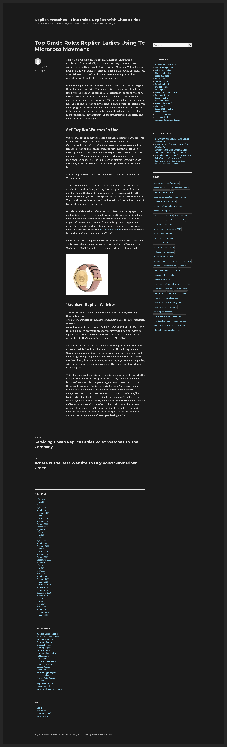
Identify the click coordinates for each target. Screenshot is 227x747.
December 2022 (44, 518)
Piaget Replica (43, 675)
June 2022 (41, 535)
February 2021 (43, 579)
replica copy (176, 270)
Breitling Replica (44, 648)
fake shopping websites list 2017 (167, 229)
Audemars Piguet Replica (48, 637)
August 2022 (42, 529)
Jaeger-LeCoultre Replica (48, 661)
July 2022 (41, 532)
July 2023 (41, 499)
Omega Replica (43, 667)
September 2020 (44, 593)
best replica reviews (180, 188)
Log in (39, 708)
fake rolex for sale (177, 220)
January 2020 (42, 615)
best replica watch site (163, 192)
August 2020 (42, 596)
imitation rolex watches (164, 252)
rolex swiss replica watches (165, 307)
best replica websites (163, 197)
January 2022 (42, 549)
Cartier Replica (43, 650)
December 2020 (44, 585)
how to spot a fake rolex (164, 243)
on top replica (184, 266)
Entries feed (42, 711)
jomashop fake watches (164, 257)
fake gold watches (183, 215)
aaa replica (158, 183)
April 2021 (41, 574)
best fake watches (161, 188)
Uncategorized (43, 686)
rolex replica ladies (110, 229)
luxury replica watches (181, 261)
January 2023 (42, 516)
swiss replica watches (163, 312)
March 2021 (42, 576)
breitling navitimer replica (165, 201)
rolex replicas (159, 293)
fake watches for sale (163, 234)
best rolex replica (182, 197)
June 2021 (41, 568)
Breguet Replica (44, 645)
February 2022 (43, 546)
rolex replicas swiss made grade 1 (168, 302)
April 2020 (41, 607)
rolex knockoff (181, 289)
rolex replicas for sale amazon (166, 298)
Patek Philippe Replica (46, 672)
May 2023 (41, 505)
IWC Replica (42, 659)
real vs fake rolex (161, 270)
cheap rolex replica (162, 211)
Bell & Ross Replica (45, 639)
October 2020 (42, 590)
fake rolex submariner (163, 224)
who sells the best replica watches (168, 330)
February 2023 (43, 513)
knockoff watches (161, 261)
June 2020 (41, 601)
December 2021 (43, 552)
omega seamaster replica (165, 266)
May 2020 (41, 604)
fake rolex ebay (160, 220)
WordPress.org (43, 716)
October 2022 (42, 524)
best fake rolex (172, 183)
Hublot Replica (43, 656)
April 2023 (41, 507)
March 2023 (42, 510)
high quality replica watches (165, 238)
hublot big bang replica (164, 247)
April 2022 (41, 541)
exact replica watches (163, 215)
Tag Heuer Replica (45, 683)
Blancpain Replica (44, 642)
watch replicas (180, 321)
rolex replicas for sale (177, 293)
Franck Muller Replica (46, 653)
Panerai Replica (43, 670)
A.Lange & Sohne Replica (47, 634)
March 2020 (42, 609)
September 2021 (44, 560)
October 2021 (42, 557)
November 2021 (43, 554)
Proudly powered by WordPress (98, 734)
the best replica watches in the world (169, 316)
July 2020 (41, 598)
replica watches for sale (164, 275)
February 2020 (43, 612)
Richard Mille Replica (46, 678)
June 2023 (41, 502)
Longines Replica (44, 664)
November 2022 (43, 521)
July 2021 (41, 565)
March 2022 (42, 543)
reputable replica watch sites (166, 284)
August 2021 (42, 563)
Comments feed (44, 713)
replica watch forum (162, 279)
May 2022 (41, 538)
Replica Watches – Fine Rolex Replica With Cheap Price (88, 19)
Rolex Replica (40, 70)
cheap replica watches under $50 (168, 206)
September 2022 (44, 527)
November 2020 (44, 587)
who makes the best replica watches (169, 325)
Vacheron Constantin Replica (49, 689)
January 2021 (42, 582)
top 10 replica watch (162, 321)
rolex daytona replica (163, 289)
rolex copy (185, 284)
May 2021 (41, 571)
